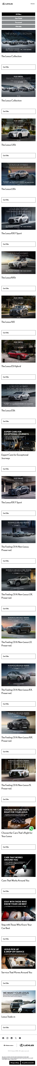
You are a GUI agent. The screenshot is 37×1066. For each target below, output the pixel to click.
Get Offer (6, 67)
